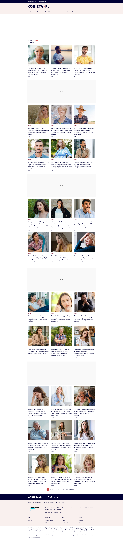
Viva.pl (80, 517)
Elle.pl (29, 517)
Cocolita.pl (30, 523)
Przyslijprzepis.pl (65, 523)
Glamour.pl (30, 520)
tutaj (39, 537)
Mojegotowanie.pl (49, 520)
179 (61, 489)
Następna (71, 489)
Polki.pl (63, 520)
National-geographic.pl (50, 523)
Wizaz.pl (81, 520)
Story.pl (80, 523)
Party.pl (63, 517)
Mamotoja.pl (47, 517)
